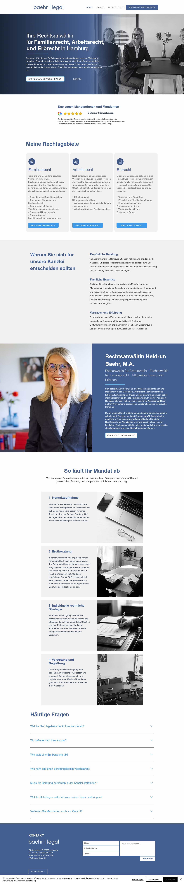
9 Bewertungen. (106, 113)
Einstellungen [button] (137, 879)
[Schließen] (180, 879)
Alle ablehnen (153, 879)
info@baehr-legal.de (37, 858)
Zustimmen (170, 879)
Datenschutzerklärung (26, 880)
